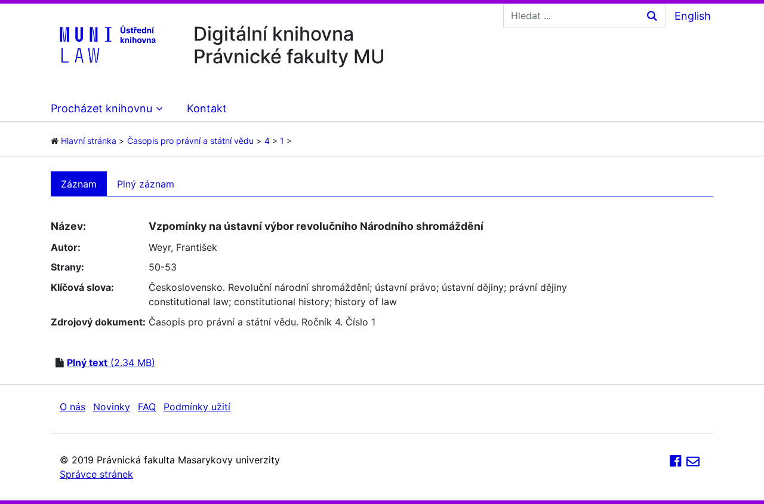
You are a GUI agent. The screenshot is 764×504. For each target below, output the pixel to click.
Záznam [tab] (79, 184)
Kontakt (207, 108)
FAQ (147, 407)
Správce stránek (96, 474)
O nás (72, 407)
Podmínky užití (197, 407)
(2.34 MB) (111, 362)
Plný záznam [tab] (145, 184)
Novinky (111, 407)
